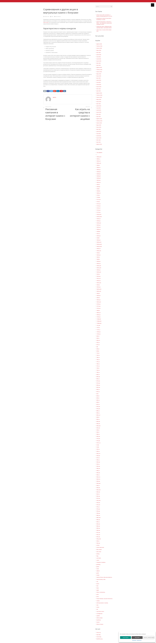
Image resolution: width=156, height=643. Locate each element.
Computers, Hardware (100, 562)
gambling (98, 564)
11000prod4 (98, 323)
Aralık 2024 (98, 84)
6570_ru (98, 344)
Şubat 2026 (98, 54)
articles (97, 545)
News (97, 588)
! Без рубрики (58, 16)
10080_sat (98, 193)
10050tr (98, 188)
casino (97, 560)
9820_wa (98, 523)
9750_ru (98, 506)
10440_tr (98, 252)
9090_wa (98, 436)
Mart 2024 (98, 103)
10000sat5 (98, 176)
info (97, 581)
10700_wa (98, 304)
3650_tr (97, 336)
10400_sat (98, 248)
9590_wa (98, 487)
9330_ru (98, 464)
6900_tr (97, 348)
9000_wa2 (98, 425)
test (97, 609)
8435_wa (98, 387)
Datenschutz (139, 640)
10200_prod (98, 214)
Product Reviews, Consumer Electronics (104, 598)
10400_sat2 (98, 250)
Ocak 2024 (98, 108)
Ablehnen (137, 637)
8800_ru (98, 410)
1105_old (98, 325)
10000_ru (98, 158)
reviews (98, 600)
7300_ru (98, 357)
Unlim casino (46, 22)
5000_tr (97, 338)
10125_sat (98, 203)
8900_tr (97, 417)
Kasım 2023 (98, 112)
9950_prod (98, 538)
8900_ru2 (98, 415)
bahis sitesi (98, 551)
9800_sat (98, 515)
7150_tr (97, 353)
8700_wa (98, 406)
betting (97, 553)
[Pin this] (61, 91)
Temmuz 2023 (99, 120)
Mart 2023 (98, 129)
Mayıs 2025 (98, 73)
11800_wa (98, 331)
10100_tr (98, 195)
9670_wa (98, 498)
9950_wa (98, 543)
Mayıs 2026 (98, 50)
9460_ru (98, 474)
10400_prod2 (99, 244)
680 (97, 346)
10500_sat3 (98, 267)
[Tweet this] (51, 91)
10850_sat (98, 312)
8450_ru (98, 389)
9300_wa (98, 462)
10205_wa (98, 225)
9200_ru (98, 451)
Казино (98, 622)
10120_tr (98, 201)
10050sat (98, 186)
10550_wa (98, 287)
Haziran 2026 (99, 48)
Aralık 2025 (98, 58)
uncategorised (99, 613)
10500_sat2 (98, 265)
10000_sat (98, 161)
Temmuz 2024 (99, 95)
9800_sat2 (98, 517)
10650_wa (98, 299)
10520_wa (98, 276)
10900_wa (98, 314)
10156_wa (98, 210)
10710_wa (98, 306)
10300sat (98, 231)
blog (97, 556)
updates (98, 615)
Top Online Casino (100, 611)
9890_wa (98, 528)
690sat (97, 351)
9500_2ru (98, 477)
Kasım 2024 (98, 86)
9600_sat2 (98, 489)
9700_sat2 (98, 500)
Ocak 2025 (98, 82)
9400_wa (98, 472)
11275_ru (98, 329)
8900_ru (98, 413)
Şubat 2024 (98, 105)
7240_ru (98, 355)
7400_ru (98, 363)
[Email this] (44, 91)
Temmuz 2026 (99, 46)
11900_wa (98, 334)
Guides (97, 575)
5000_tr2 (98, 340)
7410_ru (98, 366)
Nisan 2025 (98, 76)
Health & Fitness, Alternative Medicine (104, 577)
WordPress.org (99, 638)
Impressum (134, 640)
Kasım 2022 (98, 137)
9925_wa (98, 536)
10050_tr (98, 184)
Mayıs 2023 (98, 125)
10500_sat (98, 263)
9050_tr (97, 430)
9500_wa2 (98, 483)
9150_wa (98, 440)
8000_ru (98, 374)
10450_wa (98, 255)
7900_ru (98, 372)
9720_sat (98, 504)
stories (97, 607)
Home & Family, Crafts (100, 579)
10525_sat (98, 278)
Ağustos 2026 (99, 44)
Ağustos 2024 (99, 93)
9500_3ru (98, 479)
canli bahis (98, 558)
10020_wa (98, 180)
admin (52, 16)
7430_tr (97, 368)
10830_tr (98, 310)
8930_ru (98, 419)
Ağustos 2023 (99, 118)
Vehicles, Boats (99, 617)
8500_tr (97, 395)
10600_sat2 (98, 291)
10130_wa (98, 205)
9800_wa (98, 519)
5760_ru (98, 342)
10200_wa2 (98, 223)
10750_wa (98, 308)
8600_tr (97, 402)
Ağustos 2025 (99, 67)
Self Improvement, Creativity (102, 602)
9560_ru (98, 485)
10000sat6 (98, 178)
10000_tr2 (98, 167)
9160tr (97, 447)
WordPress (98, 620)
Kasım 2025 (98, 61)
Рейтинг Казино (99, 624)
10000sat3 (98, 171)
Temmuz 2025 (99, 69)
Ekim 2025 (98, 63)
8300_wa (98, 385)
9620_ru (98, 494)
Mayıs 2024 (98, 99)
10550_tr (98, 284)
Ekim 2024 (98, 88)
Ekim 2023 (98, 114)
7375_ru (98, 361)
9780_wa (98, 513)
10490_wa (98, 261)
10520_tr (98, 274)
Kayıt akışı (98, 634)
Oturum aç (98, 632)
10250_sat (98, 227)
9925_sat (98, 534)
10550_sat (98, 280)
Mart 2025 (98, 78)
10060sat (98, 191)
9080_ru (98, 434)
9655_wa (98, 496)
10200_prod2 (99, 216)
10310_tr (98, 233)
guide (97, 573)
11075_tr (98, 327)
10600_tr (98, 293)
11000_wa (98, 316)
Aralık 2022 (98, 135)
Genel (97, 568)
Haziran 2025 (99, 71)
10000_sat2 (98, 163)
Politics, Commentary (100, 592)
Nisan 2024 (98, 101)
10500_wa (98, 269)
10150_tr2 (98, 208)
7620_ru (98, 370)
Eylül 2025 (98, 65)
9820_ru (98, 521)
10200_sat (98, 218)
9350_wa (98, 466)
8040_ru (98, 378)
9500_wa (98, 481)
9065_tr (97, 432)
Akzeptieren (125, 637)
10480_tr (98, 259)
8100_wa (98, 380)
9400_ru (98, 470)
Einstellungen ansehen (149, 637)
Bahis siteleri (99, 549)
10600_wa (98, 295)
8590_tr (97, 398)
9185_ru (98, 449)
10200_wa (98, 220)
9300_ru (98, 459)
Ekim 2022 (98, 140)
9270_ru (98, 457)
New (97, 585)
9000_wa (98, 423)
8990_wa (98, 421)
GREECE (98, 570)
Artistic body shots (100, 547)
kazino (97, 583)
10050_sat (98, 182)
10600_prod (98, 289)
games (97, 566)
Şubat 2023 (98, 131)
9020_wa (98, 427)
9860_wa (98, 526)
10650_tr (98, 297)
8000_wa (98, 376)
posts (97, 594)
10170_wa (98, 212)
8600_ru (98, 400)
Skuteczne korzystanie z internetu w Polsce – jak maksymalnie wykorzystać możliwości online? (104, 23)
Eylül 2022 (98, 142)
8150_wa (98, 383)
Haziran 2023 (99, 123)
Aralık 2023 (98, 110)
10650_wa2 (98, 302)
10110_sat (98, 199)
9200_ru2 (98, 453)
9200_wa (98, 455)
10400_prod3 (99, 246)
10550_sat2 (98, 282)
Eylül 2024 (98, 90)
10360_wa (98, 240)
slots (97, 605)
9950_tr (97, 541)
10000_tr (98, 165)
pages (97, 590)
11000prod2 (98, 321)
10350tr (98, 237)
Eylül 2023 (98, 116)
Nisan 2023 (98, 127)
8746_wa (98, 408)
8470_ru (98, 391)
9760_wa (98, 511)
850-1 (97, 393)
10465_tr (98, 257)
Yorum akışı (98, 636)
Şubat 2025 (98, 80)
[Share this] (48, 91)
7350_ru (98, 359)
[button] (152, 5)
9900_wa (98, 530)
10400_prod (98, 242)
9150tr (97, 445)
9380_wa (98, 468)
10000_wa (98, 169)
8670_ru (98, 404)
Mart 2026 (98, 52)
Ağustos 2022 (99, 144)
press (97, 596)
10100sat (98, 197)
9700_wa (98, 502)
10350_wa (98, 235)
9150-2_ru (98, 442)
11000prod (98, 319)
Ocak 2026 (98, 56)
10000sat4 (98, 173)
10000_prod (98, 156)
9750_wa (98, 509)
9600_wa (98, 491)
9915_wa (98, 532)
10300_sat (98, 229)
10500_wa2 (98, 272)
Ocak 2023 (98, 133)
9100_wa (98, 438)
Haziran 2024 (99, 97)
